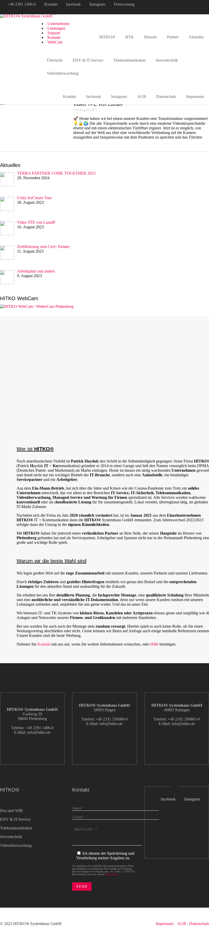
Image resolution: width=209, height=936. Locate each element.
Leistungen (56, 28)
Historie (150, 37)
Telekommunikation (129, 60)
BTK (129, 37)
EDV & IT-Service (88, 60)
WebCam (54, 42)
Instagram (97, 4)
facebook (73, 4)
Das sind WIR (11, 810)
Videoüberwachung (63, 73)
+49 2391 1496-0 (22, 4)
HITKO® (107, 37)
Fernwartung (124, 4)
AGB (141, 96)
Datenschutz (166, 96)
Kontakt (50, 4)
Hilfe (154, 644)
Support (53, 33)
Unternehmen (58, 23)
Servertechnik (167, 60)
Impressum (164, 923)
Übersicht (54, 60)
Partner (172, 37)
